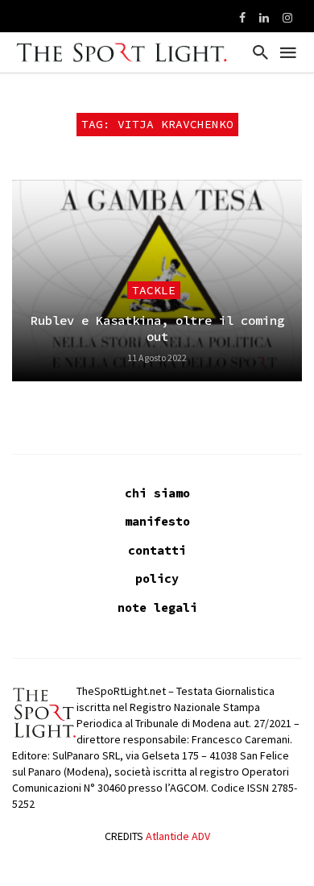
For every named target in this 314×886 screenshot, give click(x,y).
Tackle (154, 290)
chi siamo (157, 493)
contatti (157, 550)
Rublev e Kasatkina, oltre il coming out (157, 328)
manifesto (157, 521)
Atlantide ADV (178, 836)
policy (157, 578)
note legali (157, 607)
